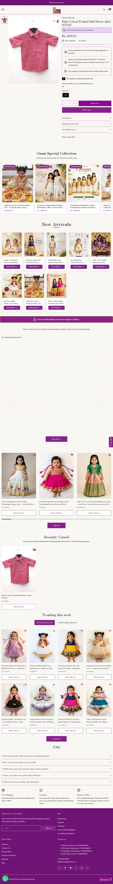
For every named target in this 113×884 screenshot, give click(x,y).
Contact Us (6, 848)
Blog (3, 863)
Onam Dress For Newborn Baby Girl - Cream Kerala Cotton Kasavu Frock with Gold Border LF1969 (98, 667)
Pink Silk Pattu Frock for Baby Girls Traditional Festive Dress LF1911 (16, 502)
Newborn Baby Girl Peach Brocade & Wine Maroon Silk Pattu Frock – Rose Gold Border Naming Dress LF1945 (56, 374)
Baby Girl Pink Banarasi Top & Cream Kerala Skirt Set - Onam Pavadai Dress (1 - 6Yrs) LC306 (93, 502)
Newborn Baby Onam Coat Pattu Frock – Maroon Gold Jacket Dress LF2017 (41, 667)
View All (56, 525)
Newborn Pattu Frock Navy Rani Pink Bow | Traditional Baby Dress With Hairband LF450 (11, 420)
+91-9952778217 (63, 859)
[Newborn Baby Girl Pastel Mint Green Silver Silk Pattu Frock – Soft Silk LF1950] (56, 403)
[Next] (107, 189)
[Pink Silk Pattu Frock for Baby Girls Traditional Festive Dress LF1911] (19, 475)
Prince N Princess (68, 18)
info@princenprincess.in (66, 862)
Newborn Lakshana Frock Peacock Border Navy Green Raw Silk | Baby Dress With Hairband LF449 (78, 374)
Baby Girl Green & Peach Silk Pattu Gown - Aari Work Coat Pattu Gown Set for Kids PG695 (56, 502)
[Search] (104, 9)
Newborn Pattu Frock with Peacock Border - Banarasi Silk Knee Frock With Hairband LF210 (33, 420)
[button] (26, 2)
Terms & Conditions (9, 855)
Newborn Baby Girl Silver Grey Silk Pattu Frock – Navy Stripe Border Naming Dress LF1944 (33, 374)
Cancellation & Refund (65, 834)
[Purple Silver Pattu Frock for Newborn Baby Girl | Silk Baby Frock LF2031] (42, 699)
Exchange (60, 826)
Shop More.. (56, 439)
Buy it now (87, 110)
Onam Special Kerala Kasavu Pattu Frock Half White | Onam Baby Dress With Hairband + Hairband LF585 (78, 420)
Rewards (5, 859)
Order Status (62, 819)
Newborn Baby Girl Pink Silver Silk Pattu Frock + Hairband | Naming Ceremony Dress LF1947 (14, 667)
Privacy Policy (6, 852)
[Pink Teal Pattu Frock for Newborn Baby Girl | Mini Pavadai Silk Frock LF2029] (98, 699)
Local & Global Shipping (66, 830)
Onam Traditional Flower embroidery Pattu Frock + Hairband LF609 (99, 374)
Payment (60, 822)
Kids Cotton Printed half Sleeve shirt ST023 (17, 596)
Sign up (49, 828)
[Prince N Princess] (56, 9)
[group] (33, 49)
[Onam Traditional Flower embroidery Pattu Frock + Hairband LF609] (101, 357)
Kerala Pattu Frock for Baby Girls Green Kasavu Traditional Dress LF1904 (11, 374)
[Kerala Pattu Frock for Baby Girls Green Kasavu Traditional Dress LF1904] (11, 357)
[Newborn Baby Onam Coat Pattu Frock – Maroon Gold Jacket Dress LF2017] (42, 646)
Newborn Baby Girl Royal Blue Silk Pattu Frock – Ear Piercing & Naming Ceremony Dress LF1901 (101, 420)
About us (5, 844)
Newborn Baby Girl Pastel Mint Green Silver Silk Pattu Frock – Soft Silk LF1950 (56, 420)
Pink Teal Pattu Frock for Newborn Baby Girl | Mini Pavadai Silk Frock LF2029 (97, 720)
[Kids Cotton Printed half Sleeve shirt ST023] (19, 569)
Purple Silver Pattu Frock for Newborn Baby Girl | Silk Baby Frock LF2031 (42, 720)
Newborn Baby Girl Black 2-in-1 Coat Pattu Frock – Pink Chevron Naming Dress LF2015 (14, 720)
